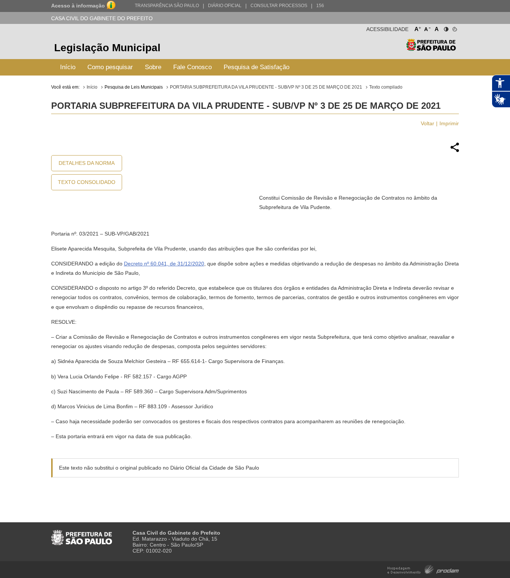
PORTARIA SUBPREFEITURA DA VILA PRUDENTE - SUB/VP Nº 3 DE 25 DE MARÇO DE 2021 (266, 87)
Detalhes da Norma (87, 163)
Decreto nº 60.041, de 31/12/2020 (164, 264)
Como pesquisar (110, 67)
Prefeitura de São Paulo (431, 49)
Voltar (427, 123)
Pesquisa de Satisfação (256, 67)
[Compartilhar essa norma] (455, 151)
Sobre (153, 67)
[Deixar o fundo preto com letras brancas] (445, 27)
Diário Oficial (225, 5)
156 (320, 5)
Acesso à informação (78, 6)
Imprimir (449, 123)
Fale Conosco (192, 67)
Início (67, 67)
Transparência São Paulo (167, 5)
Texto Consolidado (86, 182)
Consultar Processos (279, 5)
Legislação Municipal (107, 47)
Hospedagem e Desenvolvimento (423, 569)
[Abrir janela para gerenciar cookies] (454, 27)
